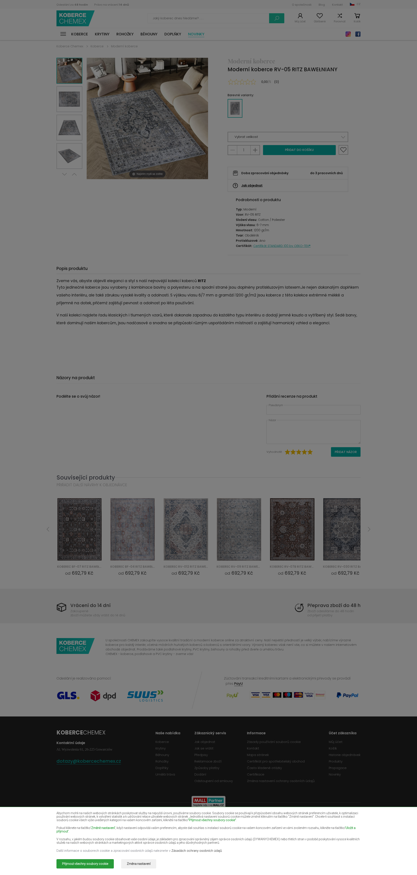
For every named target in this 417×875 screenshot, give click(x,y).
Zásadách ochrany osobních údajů (196, 851)
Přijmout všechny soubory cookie (85, 863)
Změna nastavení (139, 863)
